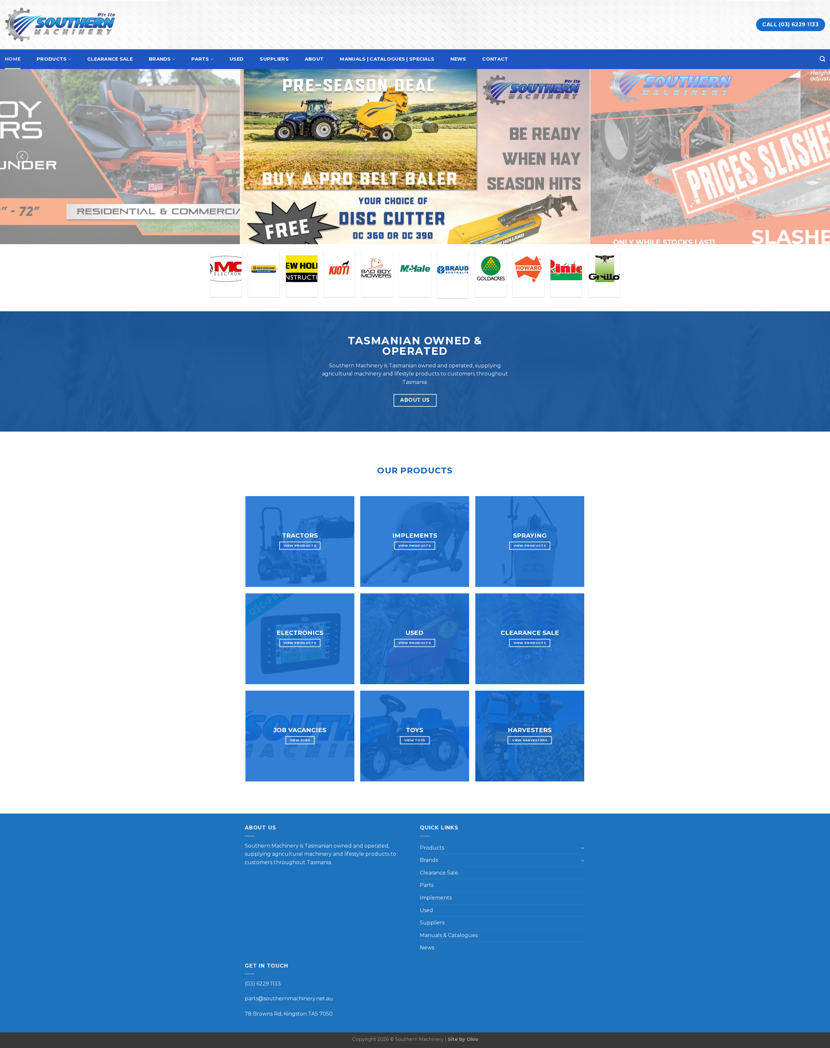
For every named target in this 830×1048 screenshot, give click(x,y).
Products (51, 59)
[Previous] (22, 156)
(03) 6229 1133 (263, 984)
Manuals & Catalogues (449, 935)
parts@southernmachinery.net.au (289, 998)
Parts (200, 59)
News (458, 59)
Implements (436, 898)
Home (12, 59)
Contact (495, 59)
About (314, 59)
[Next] (807, 156)
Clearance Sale (110, 59)
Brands (160, 59)
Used (236, 59)
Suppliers (274, 59)
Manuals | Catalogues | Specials (387, 59)
